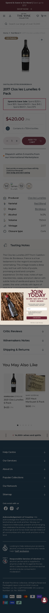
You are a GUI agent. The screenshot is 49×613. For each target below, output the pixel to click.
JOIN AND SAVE (37, 318)
